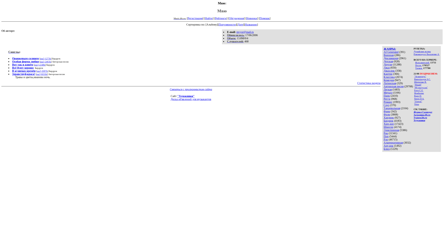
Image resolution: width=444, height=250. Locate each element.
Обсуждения (236, 18)
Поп (386, 136)
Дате (240, 24)
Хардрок (389, 117)
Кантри (388, 73)
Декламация (391, 58)
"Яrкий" (418, 85)
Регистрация (195, 18)
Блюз (387, 148)
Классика (389, 77)
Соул (386, 105)
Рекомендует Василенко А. (426, 54)
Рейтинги (221, 18)
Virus (416, 104)
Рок (386, 133)
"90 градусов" (421, 87)
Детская (388, 61)
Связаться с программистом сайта (191, 89)
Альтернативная (393, 142)
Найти (209, 18)
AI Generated (391, 52)
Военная (389, 55)
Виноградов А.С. (422, 79)
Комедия (389, 80)
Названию (251, 24)
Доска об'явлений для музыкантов (191, 99)
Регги (387, 98)
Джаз (387, 67)
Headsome (419, 93)
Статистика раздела (369, 83)
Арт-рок (388, 145)
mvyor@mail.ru (245, 32)
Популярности (227, 24)
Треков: (419, 68)
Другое (388, 64)
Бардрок (388, 120)
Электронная (391, 130)
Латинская (390, 83)
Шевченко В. (420, 82)
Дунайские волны (422, 51)
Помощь (265, 18)
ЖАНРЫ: (390, 48)
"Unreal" (418, 101)
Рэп (386, 139)
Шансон (388, 127)
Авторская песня (394, 86)
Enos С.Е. (418, 90)
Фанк (387, 111)
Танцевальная (392, 108)
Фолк (387, 114)
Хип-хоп (389, 123)
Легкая (388, 89)
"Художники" (186, 96)
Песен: (418, 65)
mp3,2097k (42, 71)
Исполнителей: (422, 62)
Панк (387, 95)
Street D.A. (419, 98)
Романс (388, 102)
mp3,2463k (45, 61)
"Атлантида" (420, 76)
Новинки (251, 18)
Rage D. (418, 96)
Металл (388, 92)
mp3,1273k (45, 58)
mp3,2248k (40, 65)
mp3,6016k (41, 74)
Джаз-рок (389, 70)
